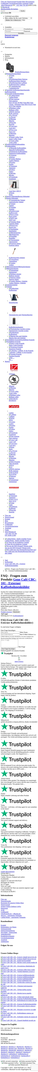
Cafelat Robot (13, 97)
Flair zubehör (17, 106)
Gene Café (12, 442)
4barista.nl (29, 1048)
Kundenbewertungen (7, 936)
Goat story (12, 128)
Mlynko (11, 175)
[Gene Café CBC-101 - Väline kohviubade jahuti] (17, 997)
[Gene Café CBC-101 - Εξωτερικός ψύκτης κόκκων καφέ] (19, 1008)
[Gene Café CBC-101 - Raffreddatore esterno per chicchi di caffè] (19, 1015)
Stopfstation (13, 231)
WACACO (12, 501)
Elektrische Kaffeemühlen (17, 153)
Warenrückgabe (6, 901)
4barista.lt (19, 1052)
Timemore (12, 168)
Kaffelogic (12, 508)
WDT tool (12, 220)
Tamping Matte (14, 224)
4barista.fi (4, 1052)
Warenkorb (16, 612)
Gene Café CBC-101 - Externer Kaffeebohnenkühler (15, 564)
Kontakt (19, 2)
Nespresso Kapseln (15, 349)
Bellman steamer (14, 276)
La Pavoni (12, 117)
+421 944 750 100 (22, 5)
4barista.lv (11, 1052)
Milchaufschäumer (24, 267)
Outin (11, 77)
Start (6, 560)
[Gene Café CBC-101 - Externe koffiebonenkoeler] (17, 975)
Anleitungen (5, 941)
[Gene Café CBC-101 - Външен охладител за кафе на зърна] (19, 1011)
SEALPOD (12, 474)
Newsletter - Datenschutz (9, 932)
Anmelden (21, 33)
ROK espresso (13, 113)
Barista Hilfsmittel (24, 196)
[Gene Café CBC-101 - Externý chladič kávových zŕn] (18, 957)
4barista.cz (12, 1047)
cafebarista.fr (13, 1054)
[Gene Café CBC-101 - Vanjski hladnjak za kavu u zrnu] (19, 973)
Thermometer (13, 242)
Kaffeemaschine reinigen (17, 258)
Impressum (4, 908)
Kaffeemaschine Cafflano (17, 84)
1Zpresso (12, 157)
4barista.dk (12, 1050)
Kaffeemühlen (20, 144)
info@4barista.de (6, 5)
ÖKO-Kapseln (13, 463)
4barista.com (13, 1048)
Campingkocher (14, 88)
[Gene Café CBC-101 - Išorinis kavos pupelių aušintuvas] (19, 995)
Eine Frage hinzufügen (8, 649)
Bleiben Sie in (13, 20)
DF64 (11, 420)
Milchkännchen (14, 234)
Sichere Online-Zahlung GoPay (11, 906)
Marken (7, 361)
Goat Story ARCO (15, 191)
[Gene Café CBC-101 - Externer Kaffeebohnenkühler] (18, 999)
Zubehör (14, 285)
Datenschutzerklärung (8, 931)
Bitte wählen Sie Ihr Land (13, 18)
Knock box (12, 227)
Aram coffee (13, 142)
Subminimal (13, 272)
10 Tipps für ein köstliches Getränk (16, 544)
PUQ (10, 467)
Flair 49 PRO (18, 103)
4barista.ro (28, 1047)
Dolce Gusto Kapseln (16, 345)
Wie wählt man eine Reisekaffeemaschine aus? (20, 551)
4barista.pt (28, 1050)
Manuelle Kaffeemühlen (16, 150)
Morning (11, 135)
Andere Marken (14, 161)
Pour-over (12, 132)
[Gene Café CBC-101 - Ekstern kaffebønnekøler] (17, 979)
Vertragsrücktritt (6, 929)
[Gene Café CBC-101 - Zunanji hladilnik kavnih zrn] (18, 1020)
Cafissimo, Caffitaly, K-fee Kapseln (20, 352)
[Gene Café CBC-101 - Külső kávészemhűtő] (16, 961)
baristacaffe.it (25, 1056)
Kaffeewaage (13, 213)
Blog (23, 2)
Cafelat (11, 413)
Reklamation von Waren (8, 927)
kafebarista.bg (15, 1056)
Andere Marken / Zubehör (17, 283)
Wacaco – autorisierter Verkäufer (11, 915)
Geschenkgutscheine (15, 3)
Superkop (12, 494)
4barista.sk (4, 1047)
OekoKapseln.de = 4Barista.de (10, 914)
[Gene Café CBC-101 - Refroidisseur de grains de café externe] (19, 1002)
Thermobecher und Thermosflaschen (20, 315)
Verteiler (11, 209)
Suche (23, 11)
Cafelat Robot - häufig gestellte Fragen (17, 540)
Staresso (11, 478)
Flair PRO (26, 103)
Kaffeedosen (13, 334)
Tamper (11, 205)
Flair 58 (11, 103)
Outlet (31, 3)
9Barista (11, 121)
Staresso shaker (14, 279)
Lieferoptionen (18, 616)
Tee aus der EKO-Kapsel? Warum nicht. (18, 548)
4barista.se (20, 1050)
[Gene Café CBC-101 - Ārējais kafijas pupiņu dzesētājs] (19, 991)
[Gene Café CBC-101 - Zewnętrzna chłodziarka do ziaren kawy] (19, 968)
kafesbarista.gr (5, 1056)
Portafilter (12, 238)
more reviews (19, 661)
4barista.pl (4, 1048)
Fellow (11, 171)
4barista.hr (21, 1048)
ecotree (11, 424)
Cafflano (11, 416)
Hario (11, 195)
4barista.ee (26, 1052)
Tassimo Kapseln (14, 356)
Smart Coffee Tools (15, 139)
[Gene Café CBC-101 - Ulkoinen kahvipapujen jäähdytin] (19, 988)
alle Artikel (8, 553)
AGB (2, 910)
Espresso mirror (14, 245)
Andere (11, 265)
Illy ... (11, 360)
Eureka (11, 164)
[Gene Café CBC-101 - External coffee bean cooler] (18, 970)
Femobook (12, 179)
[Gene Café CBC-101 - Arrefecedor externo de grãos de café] (19, 984)
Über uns (4, 2)
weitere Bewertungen (7, 871)
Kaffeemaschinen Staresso (17, 81)
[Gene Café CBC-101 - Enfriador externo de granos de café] (19, 1018)
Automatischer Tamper (16, 202)
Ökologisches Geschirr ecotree (18, 331)
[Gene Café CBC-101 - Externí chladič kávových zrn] (18, 959)
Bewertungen (30, 2)
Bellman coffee (14, 110)
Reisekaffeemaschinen (22, 72)
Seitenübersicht (6, 934)
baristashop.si (15, 1057)
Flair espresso (13, 101)
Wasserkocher (13, 302)
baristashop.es (5, 1057)
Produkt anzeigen (6, 612)
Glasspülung (13, 261)
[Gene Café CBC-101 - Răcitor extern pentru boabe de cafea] (19, 964)
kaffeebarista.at (23, 1054)
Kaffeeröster (13, 290)
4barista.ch (4, 1054)
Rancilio (11, 124)
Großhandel (4, 3)
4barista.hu (20, 1047)
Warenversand (11, 2)
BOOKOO (12, 400)
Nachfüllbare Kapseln (27, 340)
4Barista (11, 386)
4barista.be (4, 1050)
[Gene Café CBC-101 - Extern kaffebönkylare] (16, 980)
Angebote (25, 3)
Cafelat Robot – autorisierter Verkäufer (13, 917)
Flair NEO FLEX (27, 104)
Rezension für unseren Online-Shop (12, 903)
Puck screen (13, 216)
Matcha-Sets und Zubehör (17, 338)
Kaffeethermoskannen (16, 327)
